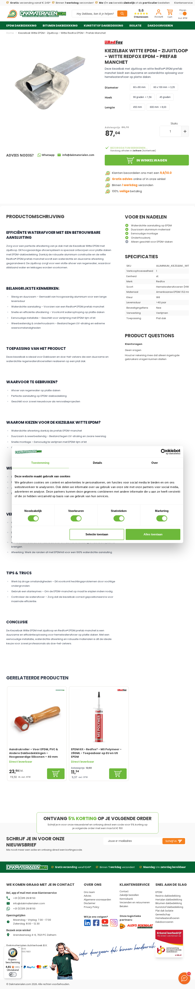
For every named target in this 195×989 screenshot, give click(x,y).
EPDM (158, 892)
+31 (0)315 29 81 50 (24, 898)
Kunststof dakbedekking (103, 25)
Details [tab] (97, 462)
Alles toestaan (153, 534)
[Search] (122, 13)
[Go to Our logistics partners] (136, 926)
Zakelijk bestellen (129, 895)
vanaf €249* (73, 867)
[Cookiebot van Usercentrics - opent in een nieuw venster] (163, 452)
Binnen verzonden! (73, 3)
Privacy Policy (91, 907)
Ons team (89, 892)
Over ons (38, 35)
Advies (87, 895)
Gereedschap (162, 914)
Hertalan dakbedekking (168, 899)
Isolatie (135, 25)
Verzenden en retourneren (135, 902)
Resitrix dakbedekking (168, 895)
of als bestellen (147, 3)
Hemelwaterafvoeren (167, 918)
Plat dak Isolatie (164, 910)
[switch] (76, 518)
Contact (124, 891)
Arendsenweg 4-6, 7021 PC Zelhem (34, 935)
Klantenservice (183, 3)
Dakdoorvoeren (160, 25)
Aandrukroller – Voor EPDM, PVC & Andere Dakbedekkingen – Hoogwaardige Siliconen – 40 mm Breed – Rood (33, 753)
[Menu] (19, 948)
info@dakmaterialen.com (29, 903)
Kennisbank (126, 898)
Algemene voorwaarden (97, 899)
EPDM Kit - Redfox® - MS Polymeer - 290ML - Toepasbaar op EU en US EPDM (96, 753)
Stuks (174, 123)
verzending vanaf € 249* (28, 3)
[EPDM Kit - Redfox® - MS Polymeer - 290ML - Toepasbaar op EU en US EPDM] (98, 716)
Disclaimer (89, 903)
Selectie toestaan (97, 534)
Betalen (124, 906)
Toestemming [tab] (40, 462)
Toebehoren (15, 35)
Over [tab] (154, 462)
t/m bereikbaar (111, 3)
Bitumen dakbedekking (60, 25)
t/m (164, 867)
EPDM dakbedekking (21, 25)
